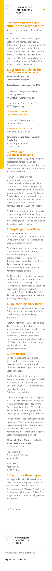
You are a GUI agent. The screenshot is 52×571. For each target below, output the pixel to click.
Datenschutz (22, 559)
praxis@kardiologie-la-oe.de (20, 128)
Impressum (10, 559)
